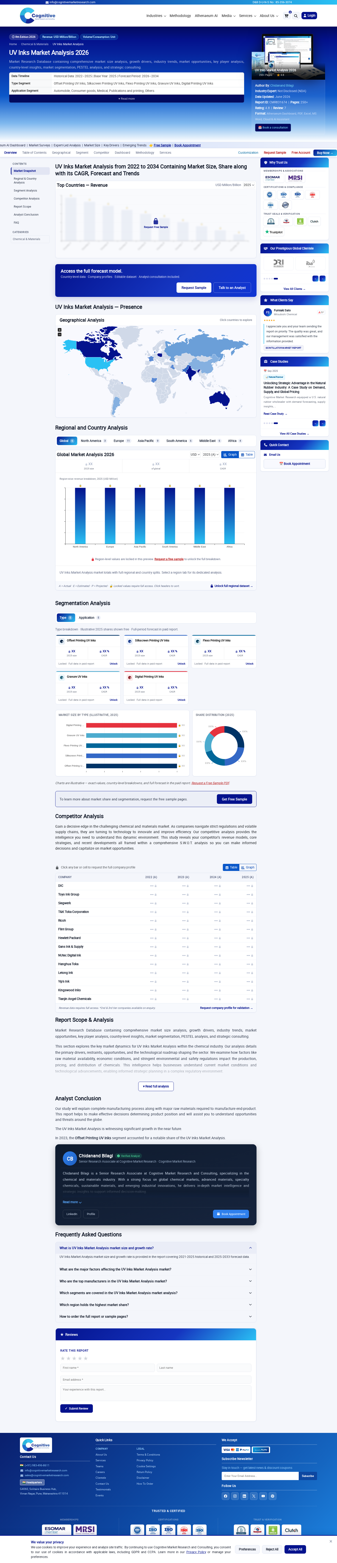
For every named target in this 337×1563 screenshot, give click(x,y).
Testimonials (103, 1489)
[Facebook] (225, 1496)
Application (89, 618)
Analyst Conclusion (26, 214)
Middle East (209, 441)
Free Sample (115, 145)
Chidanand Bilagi (282, 85)
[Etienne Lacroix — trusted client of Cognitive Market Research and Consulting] (279, 264)
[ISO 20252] (312, 194)
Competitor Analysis (27, 198)
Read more (70, 1202)
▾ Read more (127, 99)
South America (178, 441)
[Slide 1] (266, 278)
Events (100, 1495)
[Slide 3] (272, 278)
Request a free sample (169, 559)
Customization (248, 153)
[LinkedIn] (244, 1496)
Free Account (301, 153)
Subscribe (308, 1476)
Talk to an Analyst (232, 287)
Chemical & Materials (35, 44)
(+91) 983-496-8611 (37, 1465)
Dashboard (122, 153)
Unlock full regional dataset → (234, 586)
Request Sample (275, 153)
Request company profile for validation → (226, 1008)
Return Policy (144, 1472)
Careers (100, 1472)
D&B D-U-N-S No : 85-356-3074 (272, 2)
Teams (99, 1466)
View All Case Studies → (294, 433)
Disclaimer (143, 1477)
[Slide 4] (274, 278)
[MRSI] (295, 178)
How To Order (145, 1483)
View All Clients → (295, 288)
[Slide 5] (277, 278)
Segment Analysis (25, 190)
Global (66, 441)
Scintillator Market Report (283, 347)
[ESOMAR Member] (273, 178)
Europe (122, 441)
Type (65, 618)
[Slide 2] (269, 278)
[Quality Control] (285, 205)
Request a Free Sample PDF (210, 783)
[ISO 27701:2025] (297, 194)
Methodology (180, 15)
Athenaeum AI (206, 15)
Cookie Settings (146, 1466)
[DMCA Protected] (300, 221)
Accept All (295, 1549)
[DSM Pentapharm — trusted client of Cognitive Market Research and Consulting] (311, 264)
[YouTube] (263, 1496)
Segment (82, 153)
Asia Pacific (148, 441)
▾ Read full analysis (156, 1086)
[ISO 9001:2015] (269, 194)
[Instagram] (235, 1496)
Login (311, 15)
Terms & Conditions (148, 1454)
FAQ (16, 222)
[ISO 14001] (270, 205)
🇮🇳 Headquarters (32, 1482)
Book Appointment (140, 145)
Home (13, 44)
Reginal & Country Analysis (25, 181)
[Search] (296, 15)
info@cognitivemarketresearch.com (72, 2)
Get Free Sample (234, 799)
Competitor (101, 153)
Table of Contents (34, 153)
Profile (91, 1214)
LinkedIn (71, 1214)
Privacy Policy (196, 1552)
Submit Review (76, 1408)
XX (90, 464)
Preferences (247, 1549)
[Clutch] (314, 221)
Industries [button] (154, 15)
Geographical (61, 153)
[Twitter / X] (254, 1496)
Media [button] (227, 15)
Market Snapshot (25, 171)
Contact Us (28, 1457)
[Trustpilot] (273, 231)
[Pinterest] (272, 1496)
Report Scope (22, 206)
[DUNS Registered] (271, 221)
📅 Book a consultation (273, 127)
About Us (267, 15)
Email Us (274, 455)
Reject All (272, 1549)
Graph (232, 454)
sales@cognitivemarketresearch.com (47, 1475)
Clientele (101, 1477)
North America (93, 441)
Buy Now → (325, 153)
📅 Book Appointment (294, 464)
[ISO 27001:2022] (283, 194)
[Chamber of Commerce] (286, 221)
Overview (10, 153)
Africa (234, 441)
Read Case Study (274, 414)
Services (245, 15)
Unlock (113, 663)
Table (249, 454)
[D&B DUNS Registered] (241, 1530)
